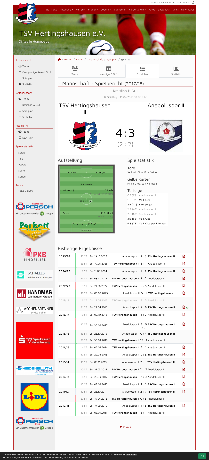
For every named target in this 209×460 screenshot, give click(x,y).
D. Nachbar (86, 229)
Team (25, 66)
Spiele (21, 152)
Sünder (22, 176)
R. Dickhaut (107, 213)
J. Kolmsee (86, 184)
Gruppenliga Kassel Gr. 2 (36, 72)
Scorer (22, 170)
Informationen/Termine (163, 2)
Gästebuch (164, 9)
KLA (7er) (28, 137)
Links (176, 9)
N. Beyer (64, 213)
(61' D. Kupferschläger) (101, 193)
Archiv (19, 185)
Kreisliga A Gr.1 (31, 104)
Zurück (126, 427)
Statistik (27, 84)
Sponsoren (120, 9)
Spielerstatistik (24, 146)
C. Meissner (78, 224)
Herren (80, 9)
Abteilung (65, 9)
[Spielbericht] (184, 256)
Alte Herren (22, 125)
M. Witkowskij (67, 190)
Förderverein (136, 9)
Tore (20, 158)
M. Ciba (72, 172)
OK (202, 456)
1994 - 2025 (25, 191)
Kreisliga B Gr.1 (108, 74)
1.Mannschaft (23, 59)
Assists (22, 164)
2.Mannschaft (24, 92)
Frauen (92, 9)
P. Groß (92, 224)
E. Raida (108, 190)
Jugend (105, 9)
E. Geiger (100, 172)
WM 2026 (182, 2)
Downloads (187, 9)
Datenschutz (131, 454)
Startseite (51, 9)
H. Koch (85, 201)
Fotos (151, 9)
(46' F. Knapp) (105, 216)
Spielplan (27, 78)
